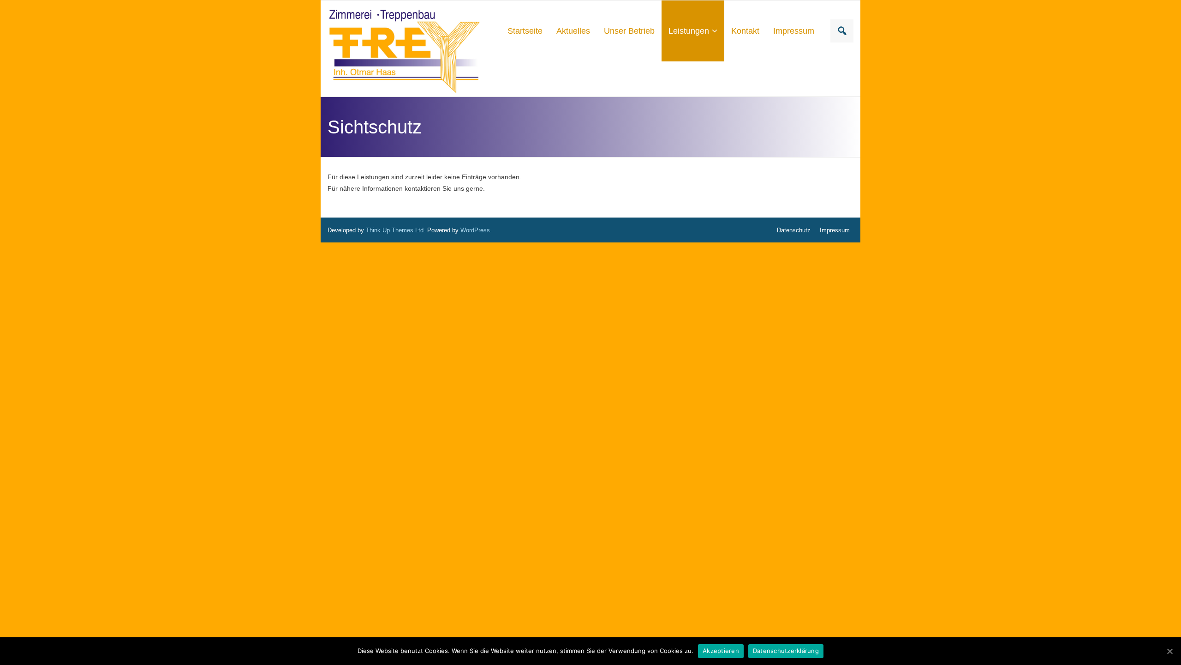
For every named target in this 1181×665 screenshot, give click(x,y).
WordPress (475, 230)
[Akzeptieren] (1169, 651)
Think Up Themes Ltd (394, 230)
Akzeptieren (721, 650)
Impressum (835, 230)
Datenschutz (794, 230)
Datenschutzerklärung (786, 650)
